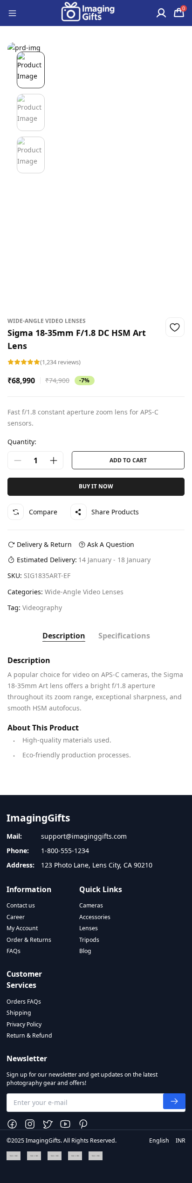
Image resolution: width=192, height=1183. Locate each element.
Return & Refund (29, 1035)
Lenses (88, 928)
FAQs (14, 951)
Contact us (21, 905)
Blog (85, 951)
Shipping (19, 1013)
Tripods (89, 940)
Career (16, 917)
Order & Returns (29, 940)
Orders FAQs (24, 1002)
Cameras (91, 905)
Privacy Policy (24, 1024)
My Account (22, 928)
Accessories (94, 917)
